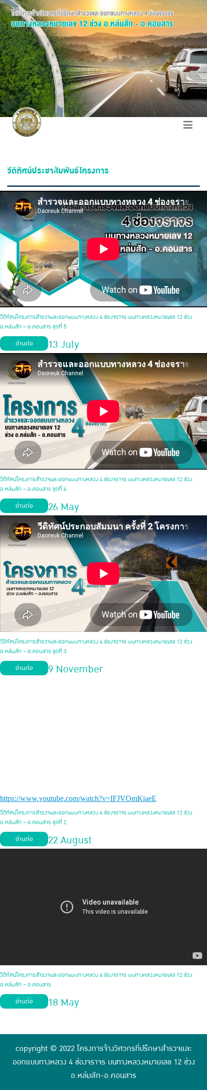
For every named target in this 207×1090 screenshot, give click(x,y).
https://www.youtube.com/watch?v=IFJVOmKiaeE (78, 798)
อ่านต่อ (24, 343)
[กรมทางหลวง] (26, 123)
